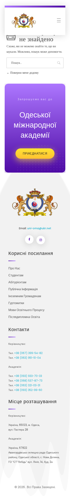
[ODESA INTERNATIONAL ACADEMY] (23, 20)
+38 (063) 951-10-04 (27, 358)
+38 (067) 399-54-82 (28, 353)
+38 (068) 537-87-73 (28, 381)
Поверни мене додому (24, 73)
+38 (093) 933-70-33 (28, 376)
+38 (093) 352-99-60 (28, 390)
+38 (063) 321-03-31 (27, 385)
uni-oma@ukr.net (39, 228)
